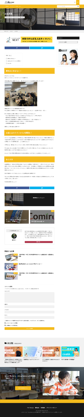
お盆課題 (16, 31)
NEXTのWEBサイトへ (23, 388)
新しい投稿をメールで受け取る (11, 325)
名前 (6, 304)
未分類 (22, 17)
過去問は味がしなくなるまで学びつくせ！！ (30, 264)
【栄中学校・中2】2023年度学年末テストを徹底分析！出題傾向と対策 (36, 274)
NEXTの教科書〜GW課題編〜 (68, 359)
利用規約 (43, 407)
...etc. (20, 6)
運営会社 (37, 407)
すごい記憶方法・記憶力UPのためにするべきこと (51, 360)
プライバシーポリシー (51, 407)
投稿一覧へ (38, 241)
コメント (7, 291)
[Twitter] (42, 48)
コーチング (12, 6)
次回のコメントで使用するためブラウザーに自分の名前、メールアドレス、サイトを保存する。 (25, 320)
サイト (6, 315)
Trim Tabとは (30, 407)
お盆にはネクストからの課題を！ (13, 61)
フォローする (39, 199)
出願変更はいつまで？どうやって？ (31, 359)
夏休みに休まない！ (11, 58)
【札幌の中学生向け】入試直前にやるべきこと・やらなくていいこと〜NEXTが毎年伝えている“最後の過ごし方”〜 (13, 361)
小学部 (16, 6)
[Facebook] (17, 48)
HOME (7, 31)
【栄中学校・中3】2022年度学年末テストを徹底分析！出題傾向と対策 (36, 255)
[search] (78, 6)
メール (6, 309)
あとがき (8, 63)
